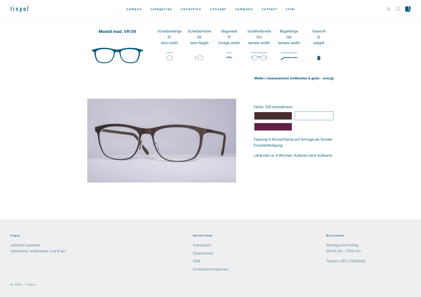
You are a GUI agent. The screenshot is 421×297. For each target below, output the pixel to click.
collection (191, 9)
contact (269, 9)
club (290, 9)
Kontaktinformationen (210, 269)
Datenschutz (203, 253)
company (244, 9)
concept (218, 9)
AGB (196, 261)
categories (161, 9)
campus (134, 9)
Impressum (202, 245)
